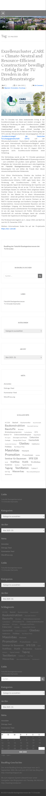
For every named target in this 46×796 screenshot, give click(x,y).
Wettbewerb (8, 474)
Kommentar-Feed (10, 392)
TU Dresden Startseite (12, 304)
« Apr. (3, 755)
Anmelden (7, 384)
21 (15, 746)
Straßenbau (35, 462)
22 (21, 746)
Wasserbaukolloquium (33, 472)
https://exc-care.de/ (8, 229)
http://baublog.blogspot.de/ (11, 773)
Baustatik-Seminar (32, 426)
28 (15, 748)
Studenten (38, 649)
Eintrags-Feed (9, 388)
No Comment (38, 85)
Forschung (22, 88)
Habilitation (36, 444)
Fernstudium (14, 88)
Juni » (9, 755)
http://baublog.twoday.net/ (11, 783)
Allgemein (7, 88)
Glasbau (34, 630)
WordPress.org (9, 397)
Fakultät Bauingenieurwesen (14, 301)
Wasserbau (18, 471)
